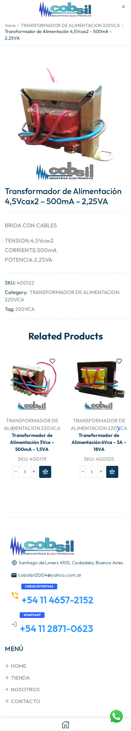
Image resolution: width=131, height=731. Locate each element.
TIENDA (20, 677)
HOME (18, 665)
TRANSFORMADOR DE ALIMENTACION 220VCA (70, 25)
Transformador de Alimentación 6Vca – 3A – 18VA (99, 442)
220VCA (25, 309)
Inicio (10, 25)
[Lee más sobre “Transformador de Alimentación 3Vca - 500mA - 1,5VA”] (45, 472)
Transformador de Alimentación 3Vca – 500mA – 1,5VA (32, 442)
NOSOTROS (25, 689)
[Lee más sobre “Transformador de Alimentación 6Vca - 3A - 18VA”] (112, 472)
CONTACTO (25, 701)
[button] (118, 429)
